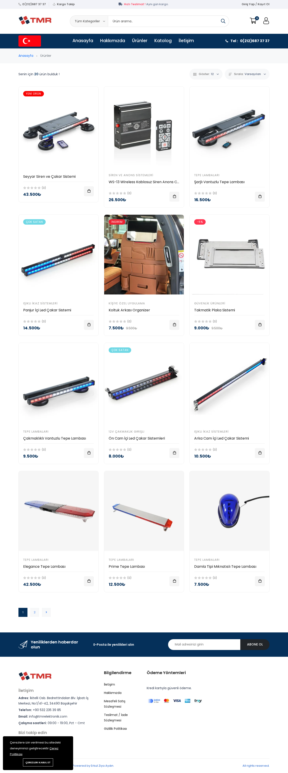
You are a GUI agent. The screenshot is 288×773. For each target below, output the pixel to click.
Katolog (163, 41)
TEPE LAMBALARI (207, 175)
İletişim (186, 41)
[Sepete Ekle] (89, 191)
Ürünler (139, 41)
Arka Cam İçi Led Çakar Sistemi (221, 438)
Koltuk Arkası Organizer (129, 310)
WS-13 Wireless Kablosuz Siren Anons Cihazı (147, 182)
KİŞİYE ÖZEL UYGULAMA (127, 303)
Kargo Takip (66, 4)
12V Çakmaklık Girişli (126, 431)
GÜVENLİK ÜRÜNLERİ (209, 303)
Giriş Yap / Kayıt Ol (256, 4)
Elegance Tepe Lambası (44, 566)
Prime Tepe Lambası (127, 566)
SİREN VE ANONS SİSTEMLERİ (131, 175)
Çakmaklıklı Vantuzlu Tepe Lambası (54, 438)
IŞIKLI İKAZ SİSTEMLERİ (40, 303)
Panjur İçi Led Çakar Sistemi (47, 310)
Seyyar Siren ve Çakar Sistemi (49, 176)
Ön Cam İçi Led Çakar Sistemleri (137, 438)
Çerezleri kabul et (38, 762)
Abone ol (255, 644)
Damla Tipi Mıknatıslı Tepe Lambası (225, 566)
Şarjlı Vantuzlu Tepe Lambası (219, 182)
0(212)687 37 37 (34, 4)
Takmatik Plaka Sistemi (214, 310)
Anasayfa (82, 41)
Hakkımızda (112, 41)
